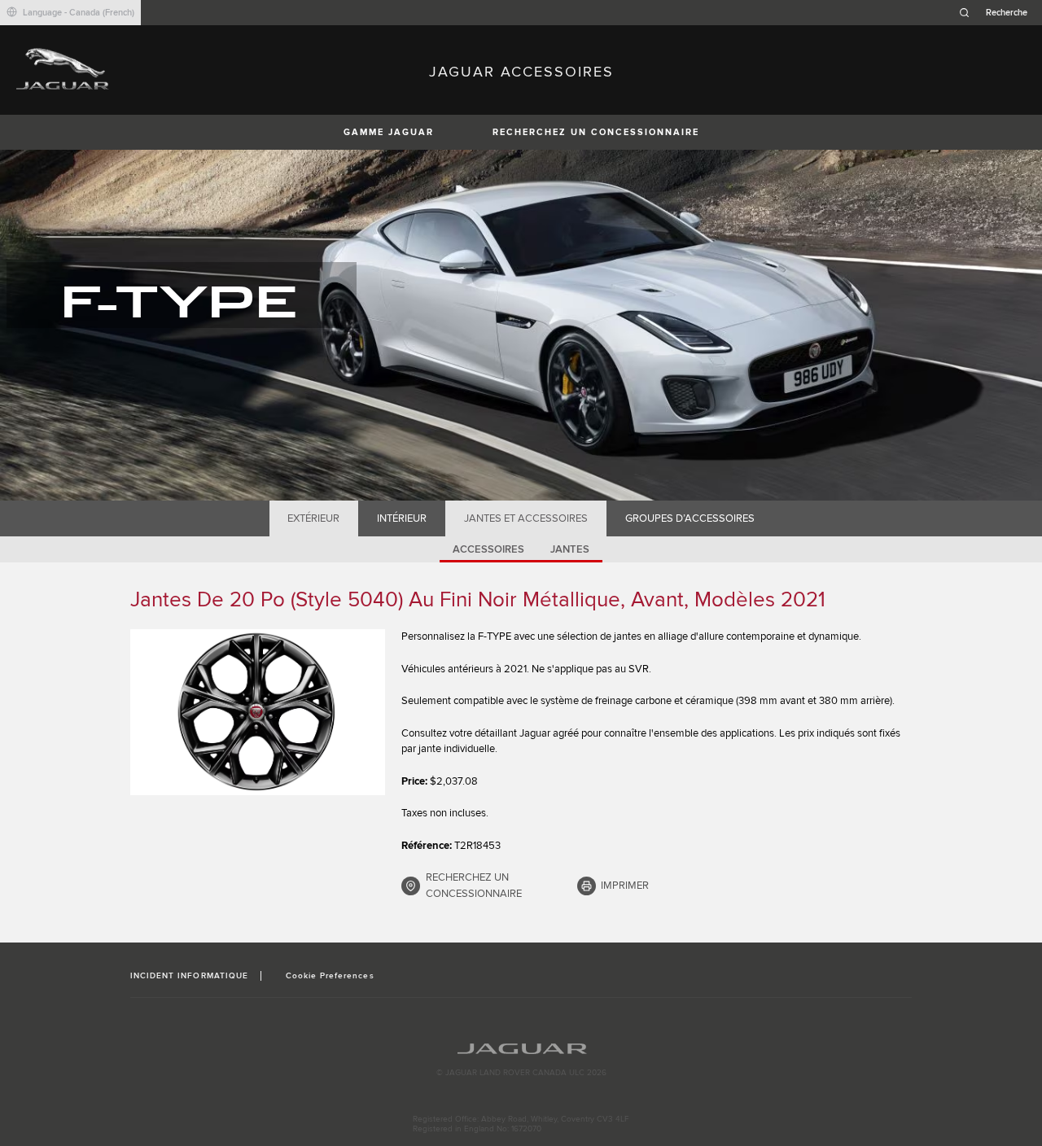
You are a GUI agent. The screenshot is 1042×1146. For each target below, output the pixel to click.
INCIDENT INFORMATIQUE (189, 976)
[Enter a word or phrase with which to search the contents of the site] (998, 12)
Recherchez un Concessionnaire (596, 132)
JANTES (569, 549)
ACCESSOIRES (488, 549)
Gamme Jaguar (389, 132)
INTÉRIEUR (402, 518)
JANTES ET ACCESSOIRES (526, 518)
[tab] (313, 518)
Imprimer (625, 885)
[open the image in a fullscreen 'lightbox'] (257, 712)
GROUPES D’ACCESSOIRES (690, 518)
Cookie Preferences (330, 976)
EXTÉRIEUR (313, 518)
